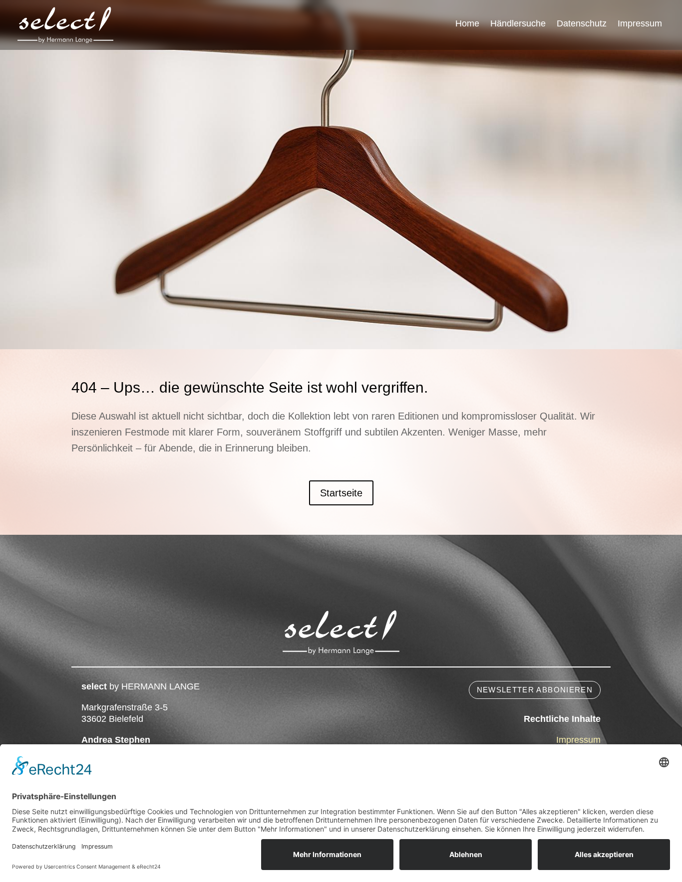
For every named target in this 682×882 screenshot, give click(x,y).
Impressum (640, 24)
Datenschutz (582, 24)
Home (467, 24)
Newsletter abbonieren (535, 689)
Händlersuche (518, 24)
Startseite (341, 492)
